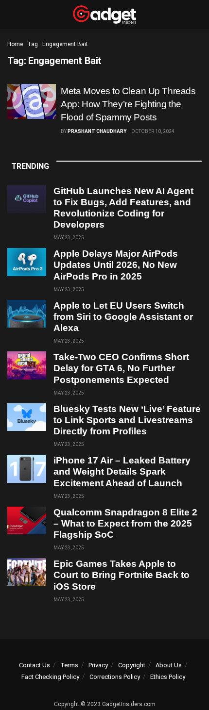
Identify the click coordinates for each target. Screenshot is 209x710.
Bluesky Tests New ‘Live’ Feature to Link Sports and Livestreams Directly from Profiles (127, 420)
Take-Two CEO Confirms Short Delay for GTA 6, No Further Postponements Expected (121, 368)
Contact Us (34, 665)
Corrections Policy (114, 676)
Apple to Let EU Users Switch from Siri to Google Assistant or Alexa (123, 316)
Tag (32, 44)
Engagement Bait (65, 44)
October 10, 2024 (152, 131)
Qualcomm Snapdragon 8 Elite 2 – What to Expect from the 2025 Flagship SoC (125, 523)
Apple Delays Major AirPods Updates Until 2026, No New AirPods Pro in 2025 (115, 264)
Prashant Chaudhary (97, 131)
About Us (169, 665)
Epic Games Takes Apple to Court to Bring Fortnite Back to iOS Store (121, 575)
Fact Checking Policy (50, 676)
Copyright (131, 665)
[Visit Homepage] (104, 14)
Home (15, 44)
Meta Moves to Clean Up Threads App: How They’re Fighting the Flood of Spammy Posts (128, 104)
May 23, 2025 (68, 237)
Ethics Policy (167, 676)
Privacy (98, 665)
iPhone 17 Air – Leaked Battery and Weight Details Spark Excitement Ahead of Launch (122, 471)
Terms (69, 665)
